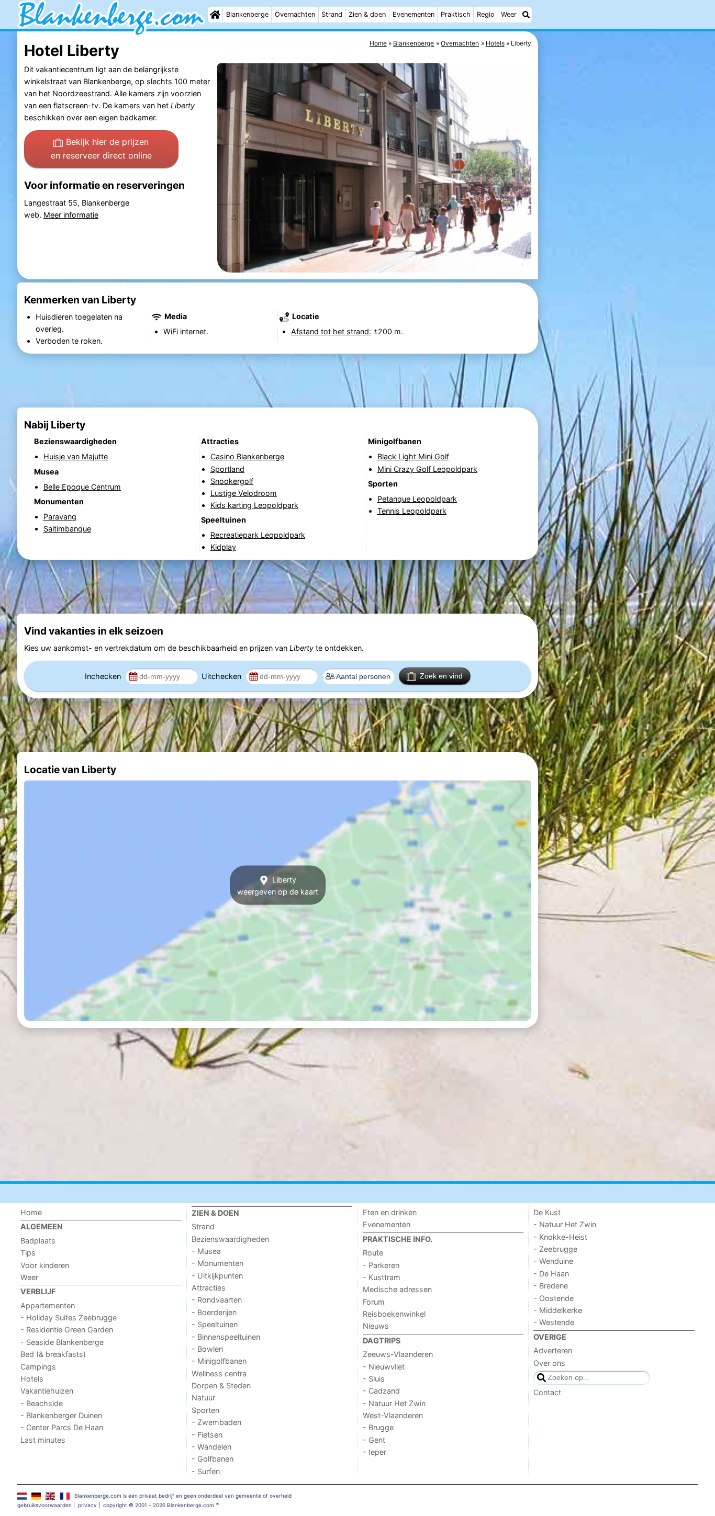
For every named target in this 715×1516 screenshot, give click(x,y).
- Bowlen (207, 1348)
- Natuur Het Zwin (394, 1403)
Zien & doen (367, 14)
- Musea (206, 1251)
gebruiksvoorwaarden (44, 1505)
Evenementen (413, 14)
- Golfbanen (212, 1458)
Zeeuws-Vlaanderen (398, 1354)
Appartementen (47, 1305)
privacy (87, 1505)
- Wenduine (553, 1261)
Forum (374, 1301)
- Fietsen (207, 1434)
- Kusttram (381, 1277)
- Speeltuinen (215, 1324)
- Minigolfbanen (219, 1360)
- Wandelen (211, 1446)
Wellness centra (219, 1373)
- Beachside (41, 1403)
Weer (509, 14)
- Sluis (374, 1378)
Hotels (31, 1378)
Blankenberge (247, 14)
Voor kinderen (44, 1265)
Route (373, 1252)
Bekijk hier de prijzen (101, 149)
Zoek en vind (441, 676)
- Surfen (206, 1471)
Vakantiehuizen (46, 1390)
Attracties (209, 1287)
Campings (38, 1366)
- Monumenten (217, 1263)
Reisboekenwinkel (394, 1313)
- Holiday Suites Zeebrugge (68, 1317)
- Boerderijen (214, 1312)
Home (31, 1212)
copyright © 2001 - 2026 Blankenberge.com (158, 1505)
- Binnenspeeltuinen (226, 1336)
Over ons (549, 1363)
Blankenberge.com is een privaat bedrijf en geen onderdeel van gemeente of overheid (183, 1495)
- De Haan (551, 1273)
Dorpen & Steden (221, 1385)
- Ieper (374, 1451)
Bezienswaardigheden (230, 1239)
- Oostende (553, 1298)
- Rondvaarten (217, 1299)
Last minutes (42, 1439)
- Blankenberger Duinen (61, 1415)
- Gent (374, 1439)
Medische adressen (397, 1289)
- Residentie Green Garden (66, 1329)
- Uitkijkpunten (217, 1275)
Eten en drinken (390, 1212)
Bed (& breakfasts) (53, 1354)
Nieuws (376, 1325)
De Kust (547, 1212)
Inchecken (104, 676)
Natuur (203, 1397)
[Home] (215, 14)
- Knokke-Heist (560, 1236)
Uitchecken (222, 676)
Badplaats (37, 1240)
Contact (547, 1392)
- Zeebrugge (555, 1249)
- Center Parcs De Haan (61, 1427)
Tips (28, 1252)
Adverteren (552, 1350)
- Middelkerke (557, 1310)
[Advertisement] (619, 272)
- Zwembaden (216, 1422)
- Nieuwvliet (384, 1366)
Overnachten (295, 14)
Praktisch (456, 14)
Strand (331, 14)
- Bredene (550, 1285)
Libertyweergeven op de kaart (277, 885)
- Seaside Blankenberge (62, 1342)
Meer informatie (70, 214)
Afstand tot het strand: (331, 331)
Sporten (205, 1410)
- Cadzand (381, 1390)
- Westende (553, 1322)
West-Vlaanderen (393, 1415)
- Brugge (378, 1427)
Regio (486, 14)
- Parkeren (381, 1265)
